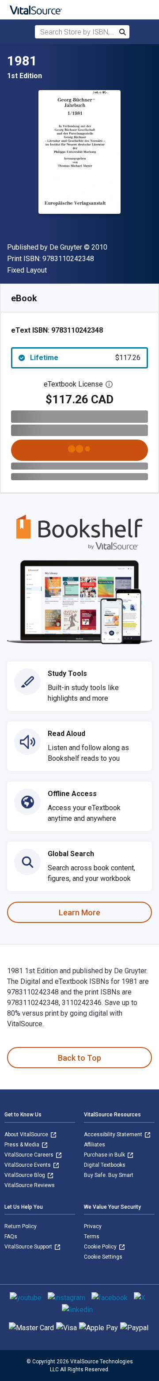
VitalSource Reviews (29, 1185)
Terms (91, 1236)
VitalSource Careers (29, 1155)
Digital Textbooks (104, 1165)
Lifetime (85, 357)
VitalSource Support (28, 1247)
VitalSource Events (28, 1165)
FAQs (10, 1236)
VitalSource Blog (25, 1175)
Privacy (93, 1226)
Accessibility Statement (114, 1134)
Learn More (79, 912)
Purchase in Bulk (105, 1155)
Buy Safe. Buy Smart (108, 1175)
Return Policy (20, 1226)
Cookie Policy (101, 1247)
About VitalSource (26, 1134)
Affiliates (94, 1145)
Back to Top (79, 1057)
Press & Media (22, 1145)
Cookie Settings (103, 1257)
